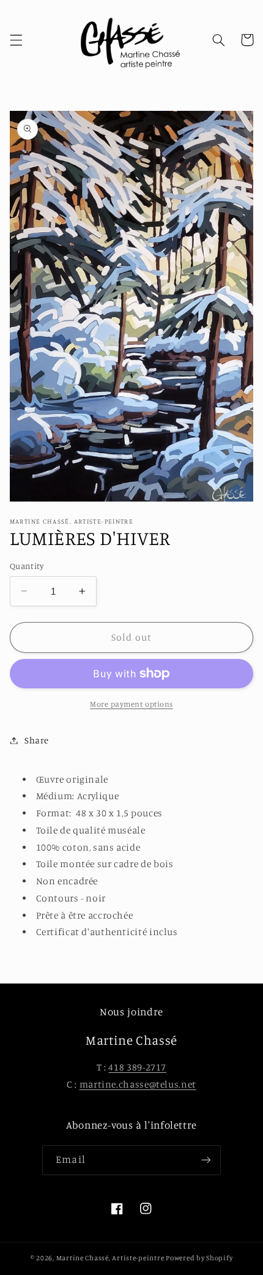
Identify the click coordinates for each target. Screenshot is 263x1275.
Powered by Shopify (199, 1258)
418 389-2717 (137, 1067)
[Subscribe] (205, 1160)
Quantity (26, 566)
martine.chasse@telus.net (138, 1084)
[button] (16, 40)
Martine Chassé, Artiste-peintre (111, 1258)
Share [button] (36, 740)
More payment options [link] (131, 704)
